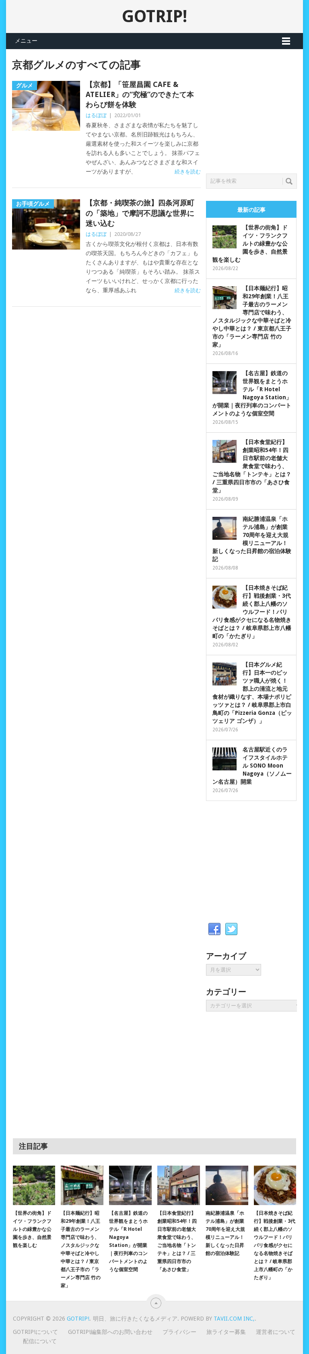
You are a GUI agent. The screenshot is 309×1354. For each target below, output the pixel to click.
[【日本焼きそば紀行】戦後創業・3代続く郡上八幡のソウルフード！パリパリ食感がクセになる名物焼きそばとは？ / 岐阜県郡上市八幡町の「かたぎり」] (275, 1185)
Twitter (231, 929)
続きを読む (188, 172)
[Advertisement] (257, 109)
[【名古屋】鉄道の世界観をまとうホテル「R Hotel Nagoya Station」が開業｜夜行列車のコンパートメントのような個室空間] (130, 1185)
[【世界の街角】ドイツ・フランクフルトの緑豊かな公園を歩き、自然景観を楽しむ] (34, 1185)
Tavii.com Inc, (234, 1318)
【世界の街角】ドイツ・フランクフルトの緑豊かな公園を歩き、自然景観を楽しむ (250, 243)
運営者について (275, 1332)
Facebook (214, 929)
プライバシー (179, 1332)
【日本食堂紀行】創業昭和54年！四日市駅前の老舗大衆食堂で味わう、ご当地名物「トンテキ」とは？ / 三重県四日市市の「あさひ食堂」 (251, 466)
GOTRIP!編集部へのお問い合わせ (110, 1332)
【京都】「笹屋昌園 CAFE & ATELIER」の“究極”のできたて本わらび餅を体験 (140, 94)
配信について (40, 1341)
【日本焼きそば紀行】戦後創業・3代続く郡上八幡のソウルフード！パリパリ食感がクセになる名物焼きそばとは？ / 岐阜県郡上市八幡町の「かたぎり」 (251, 611)
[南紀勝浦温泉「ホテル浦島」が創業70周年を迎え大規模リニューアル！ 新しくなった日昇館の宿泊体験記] (227, 1185)
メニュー (26, 40)
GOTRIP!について (35, 1332)
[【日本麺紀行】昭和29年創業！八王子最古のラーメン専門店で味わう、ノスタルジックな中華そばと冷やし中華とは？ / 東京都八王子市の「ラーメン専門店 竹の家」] (82, 1185)
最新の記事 (251, 209)
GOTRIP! (154, 16)
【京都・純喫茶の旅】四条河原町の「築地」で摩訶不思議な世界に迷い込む (140, 212)
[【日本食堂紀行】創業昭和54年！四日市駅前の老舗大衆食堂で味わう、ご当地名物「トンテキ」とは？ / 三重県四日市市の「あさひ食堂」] (178, 1185)
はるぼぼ (96, 115)
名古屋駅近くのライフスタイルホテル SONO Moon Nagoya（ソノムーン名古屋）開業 (252, 765)
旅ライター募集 (226, 1332)
